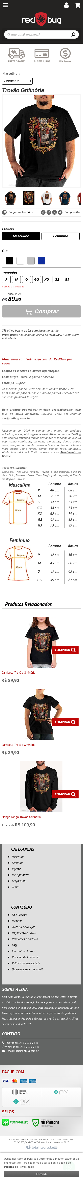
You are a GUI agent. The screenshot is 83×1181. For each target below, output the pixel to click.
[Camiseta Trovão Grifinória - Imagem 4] (65, 198)
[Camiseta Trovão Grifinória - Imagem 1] (10, 198)
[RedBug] (41, 19)
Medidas (17, 921)
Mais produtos (20, 875)
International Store (23, 951)
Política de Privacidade (26, 963)
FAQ (14, 945)
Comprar (45, 311)
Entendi (41, 1174)
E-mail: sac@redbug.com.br (22, 1051)
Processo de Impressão (25, 957)
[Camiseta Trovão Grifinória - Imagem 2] (29, 198)
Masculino (10, 73)
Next (78, 196)
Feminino (17, 863)
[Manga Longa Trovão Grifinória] (41, 795)
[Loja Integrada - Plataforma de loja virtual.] (41, 1147)
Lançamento (19, 881)
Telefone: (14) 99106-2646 (21, 1043)
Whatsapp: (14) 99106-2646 (21, 1047)
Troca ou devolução (23, 927)
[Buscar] (73, 34)
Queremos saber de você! (27, 969)
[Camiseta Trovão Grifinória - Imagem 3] (47, 198)
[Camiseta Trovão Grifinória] (41, 651)
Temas (15, 887)
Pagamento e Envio (23, 933)
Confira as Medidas (20, 212)
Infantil (16, 869)
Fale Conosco (19, 915)
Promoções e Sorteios (25, 939)
